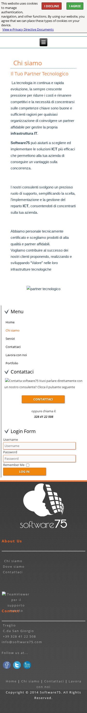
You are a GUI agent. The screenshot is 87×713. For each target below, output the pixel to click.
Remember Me (13, 465)
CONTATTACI (43, 399)
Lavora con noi (16, 355)
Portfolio (12, 363)
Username (10, 439)
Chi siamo (13, 330)
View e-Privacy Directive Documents (28, 29)
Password (10, 452)
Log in (24, 471)
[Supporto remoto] (16, 610)
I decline (51, 6)
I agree (75, 6)
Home (10, 322)
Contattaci (13, 347)
